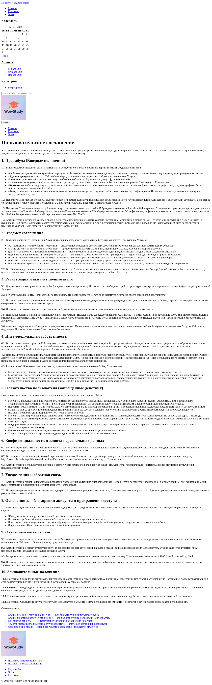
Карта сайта (14, 669)
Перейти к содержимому (15, 2)
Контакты (13, 11)
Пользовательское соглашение (25, 663)
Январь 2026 (15, 68)
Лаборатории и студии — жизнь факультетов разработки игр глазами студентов (53, 626)
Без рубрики (15, 87)
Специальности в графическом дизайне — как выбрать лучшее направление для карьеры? (59, 617)
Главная (12, 8)
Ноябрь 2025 (15, 74)
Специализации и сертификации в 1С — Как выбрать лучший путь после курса (53, 614)
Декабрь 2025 (15, 71)
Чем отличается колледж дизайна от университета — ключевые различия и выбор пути (57, 623)
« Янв (4, 56)
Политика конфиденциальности (26, 660)
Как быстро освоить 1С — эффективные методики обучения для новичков (50, 620)
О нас (11, 14)
